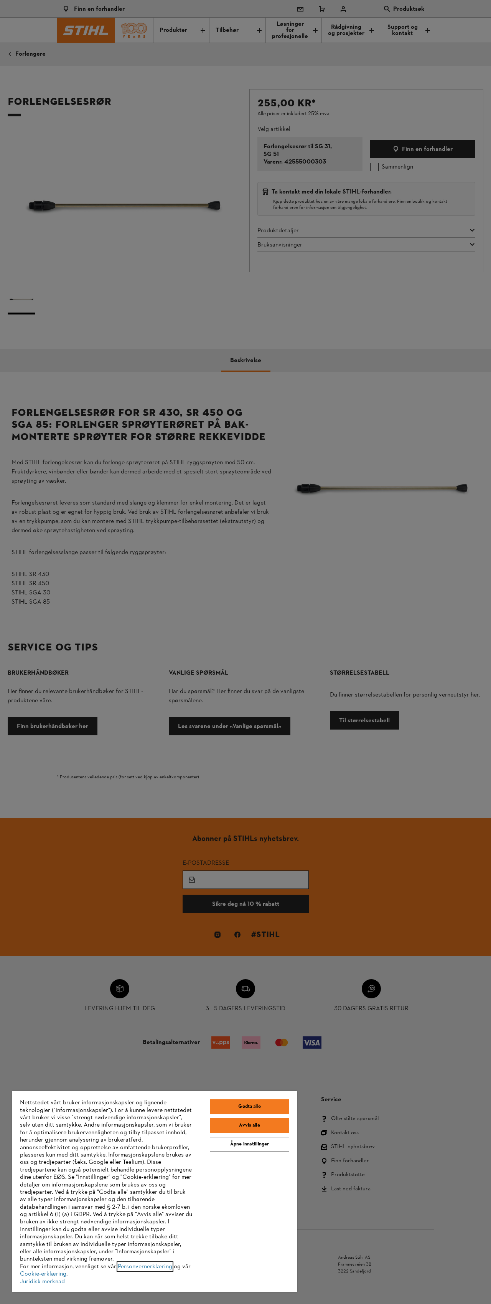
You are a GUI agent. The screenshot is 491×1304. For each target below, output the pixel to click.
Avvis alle (249, 1125)
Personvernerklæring (145, 1267)
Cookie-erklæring (43, 1274)
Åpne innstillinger (249, 1144)
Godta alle (249, 1106)
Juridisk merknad (42, 1282)
